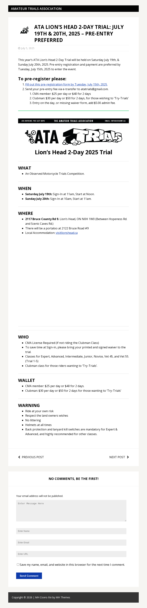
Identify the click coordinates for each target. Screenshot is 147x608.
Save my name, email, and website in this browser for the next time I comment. (72, 565)
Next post (117, 457)
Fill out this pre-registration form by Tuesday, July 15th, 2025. (66, 84)
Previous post (33, 457)
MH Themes (63, 597)
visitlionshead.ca (67, 233)
